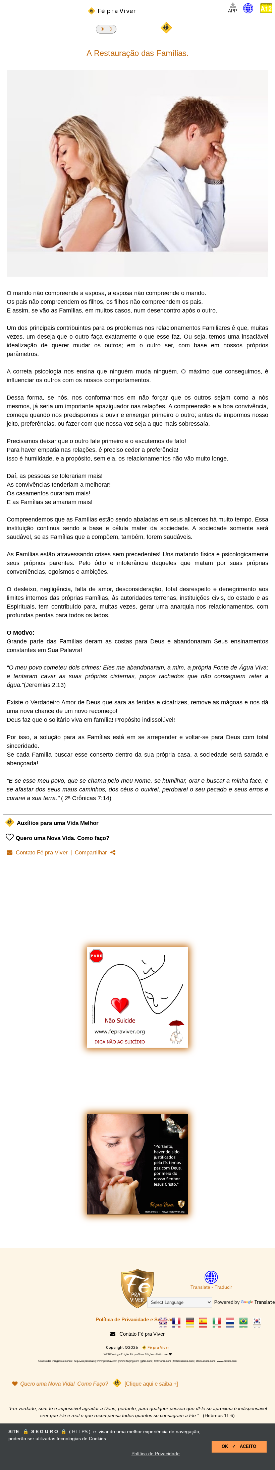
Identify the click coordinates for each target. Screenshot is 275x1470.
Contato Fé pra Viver (40, 852)
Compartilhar (92, 852)
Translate (264, 1302)
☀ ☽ (106, 29)
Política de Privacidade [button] (155, 1453)
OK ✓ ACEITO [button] (239, 1446)
